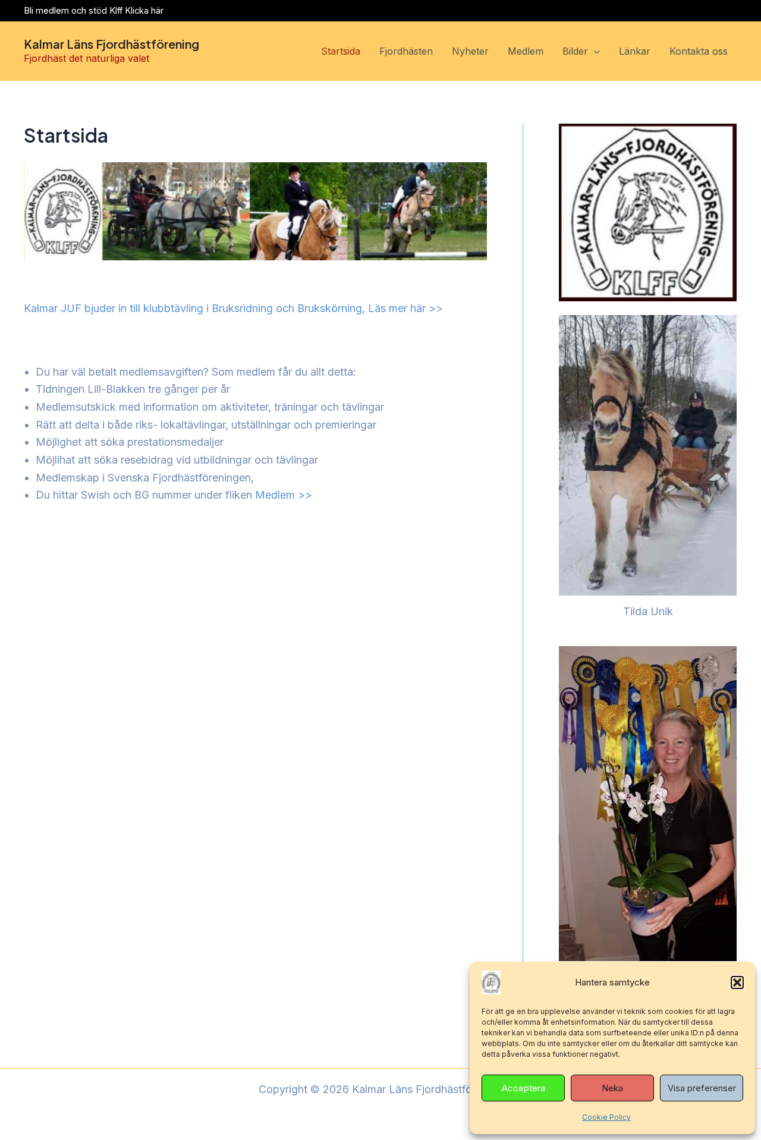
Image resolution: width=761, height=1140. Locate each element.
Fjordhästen (406, 51)
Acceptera (523, 1088)
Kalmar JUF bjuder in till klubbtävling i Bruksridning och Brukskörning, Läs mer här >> (233, 308)
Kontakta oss (698, 51)
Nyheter (470, 51)
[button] (737, 982)
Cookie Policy (606, 1117)
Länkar (634, 51)
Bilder (575, 51)
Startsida (340, 51)
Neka (612, 1088)
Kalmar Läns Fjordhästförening (111, 43)
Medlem (525, 51)
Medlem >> (283, 495)
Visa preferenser (702, 1088)
